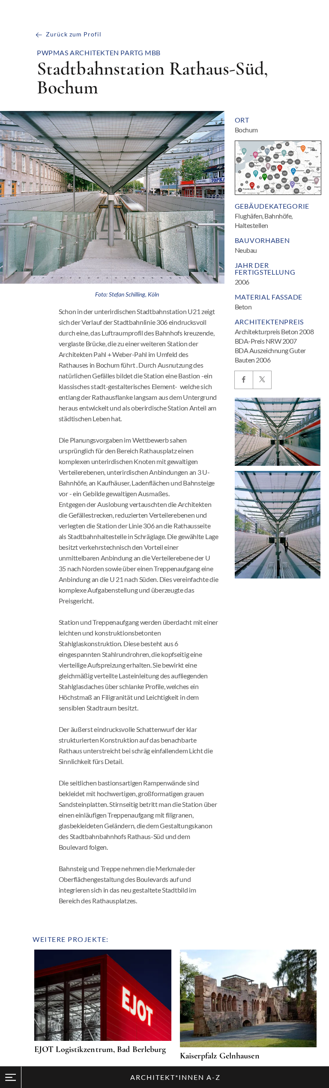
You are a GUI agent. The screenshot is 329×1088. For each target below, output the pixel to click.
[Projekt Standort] (278, 168)
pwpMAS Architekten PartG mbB (99, 52)
